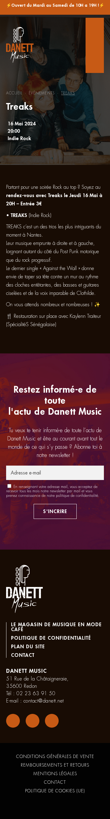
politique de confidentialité (77, 495)
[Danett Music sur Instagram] (32, 721)
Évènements (42, 93)
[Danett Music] (20, 45)
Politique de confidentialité (51, 638)
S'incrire (55, 511)
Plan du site (28, 646)
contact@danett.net (44, 701)
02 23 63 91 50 (35, 693)
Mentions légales (55, 773)
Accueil (14, 93)
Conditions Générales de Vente (55, 756)
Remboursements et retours (55, 765)
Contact (23, 655)
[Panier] (95, 45)
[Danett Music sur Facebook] (13, 721)
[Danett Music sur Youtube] (52, 721)
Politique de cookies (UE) (55, 791)
